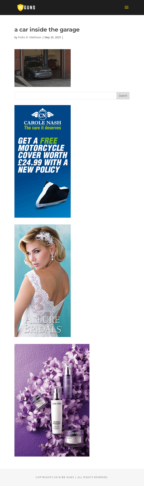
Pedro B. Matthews (29, 37)
